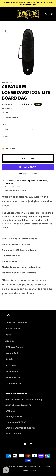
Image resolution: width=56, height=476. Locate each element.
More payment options (28, 174)
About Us (10, 341)
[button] (3, 14)
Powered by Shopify (28, 466)
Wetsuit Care (11, 371)
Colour (5, 112)
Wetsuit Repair (12, 377)
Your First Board (13, 384)
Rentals (9, 359)
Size (4, 124)
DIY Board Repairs (14, 347)
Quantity (6, 136)
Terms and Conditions (16, 323)
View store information (16, 191)
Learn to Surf (11, 353)
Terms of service (29, 470)
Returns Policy (12, 329)
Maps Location (13, 433)
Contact (9, 335)
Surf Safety (11, 365)
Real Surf (16, 466)
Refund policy (44, 466)
